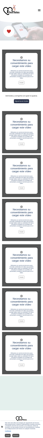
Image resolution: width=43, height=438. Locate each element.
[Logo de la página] (11, 10)
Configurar (8, 431)
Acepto (21, 82)
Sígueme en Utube (21, 101)
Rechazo (15, 435)
